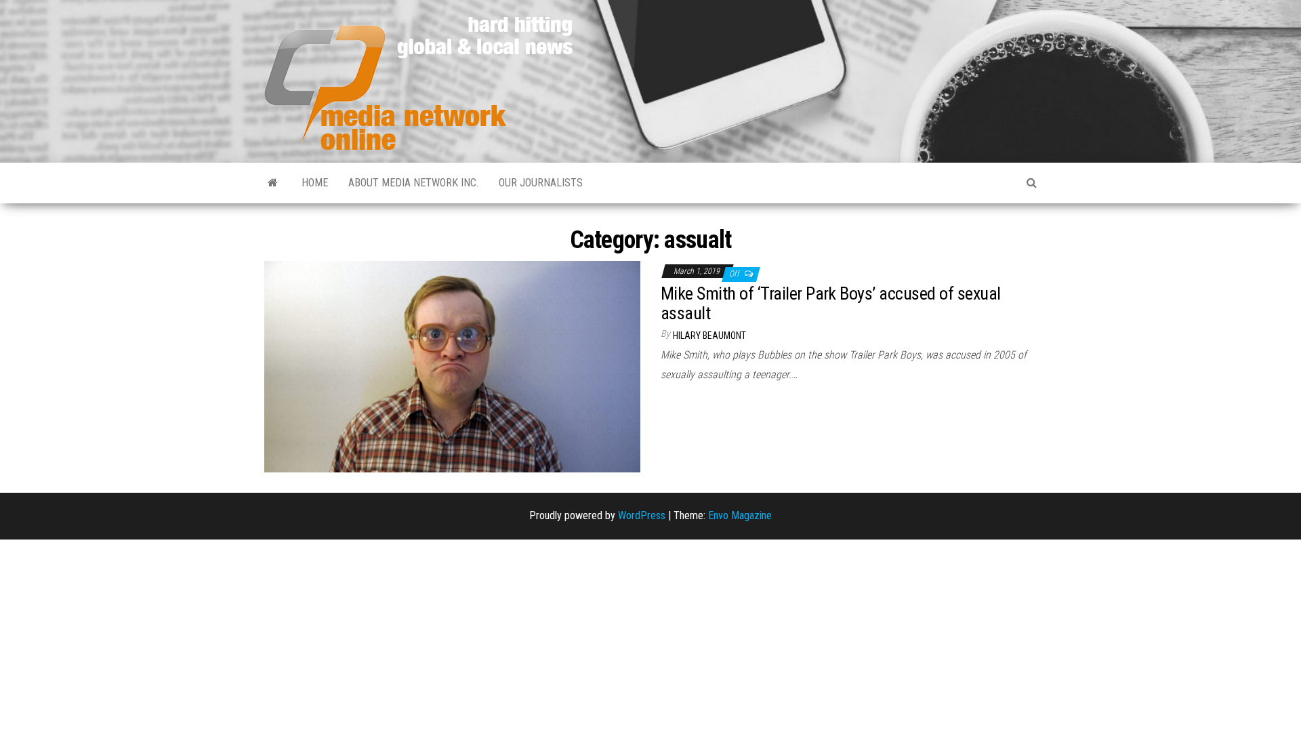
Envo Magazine (740, 515)
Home (315, 182)
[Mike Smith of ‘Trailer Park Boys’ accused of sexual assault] (452, 365)
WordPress (641, 515)
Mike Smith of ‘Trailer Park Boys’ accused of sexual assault (830, 303)
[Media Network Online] (272, 183)
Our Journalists (541, 182)
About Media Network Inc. (413, 182)
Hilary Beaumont (709, 335)
